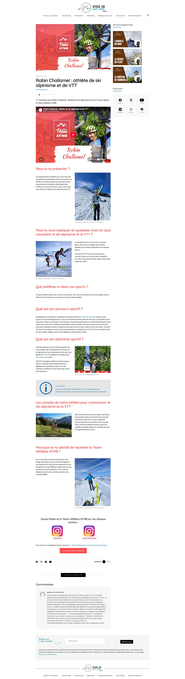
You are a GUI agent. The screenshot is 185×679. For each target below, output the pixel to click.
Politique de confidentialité (47, 654)
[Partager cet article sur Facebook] (37, 562)
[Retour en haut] (181, 676)
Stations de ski (78, 15)
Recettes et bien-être (134, 15)
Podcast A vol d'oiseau (51, 15)
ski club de (84, 317)
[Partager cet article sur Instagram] (46, 562)
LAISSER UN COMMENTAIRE (73, 575)
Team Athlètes (120, 15)
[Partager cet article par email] (50, 562)
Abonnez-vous (127, 642)
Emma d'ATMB (44, 94)
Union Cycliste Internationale (67, 389)
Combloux (92, 317)
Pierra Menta (40, 357)
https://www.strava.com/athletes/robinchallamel (89, 545)
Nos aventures (66, 15)
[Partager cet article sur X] (41, 562)
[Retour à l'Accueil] (92, 7)
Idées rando (91, 15)
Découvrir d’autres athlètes (73, 550)
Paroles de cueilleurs (105, 15)
